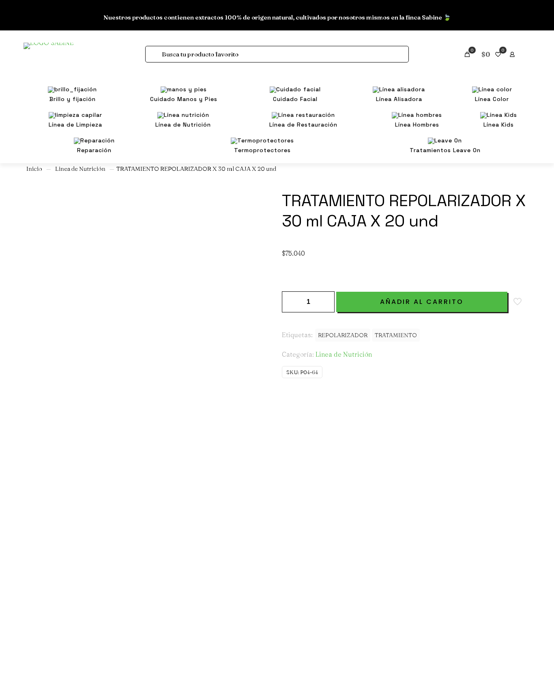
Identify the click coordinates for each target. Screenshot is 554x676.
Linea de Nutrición (80, 168)
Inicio (34, 168)
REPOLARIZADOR (342, 335)
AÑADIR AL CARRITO (422, 301)
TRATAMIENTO (396, 335)
